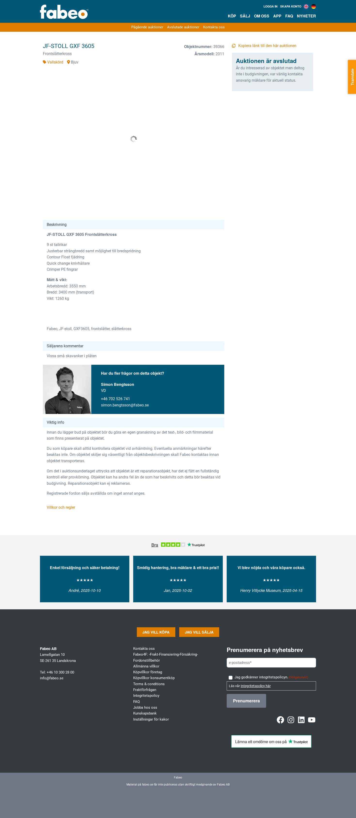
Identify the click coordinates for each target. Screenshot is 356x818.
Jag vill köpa (156, 632)
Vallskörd (55, 62)
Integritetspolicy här (256, 686)
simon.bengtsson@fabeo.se (125, 405)
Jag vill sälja (199, 632)
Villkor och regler (61, 507)
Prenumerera (246, 701)
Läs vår (250, 686)
